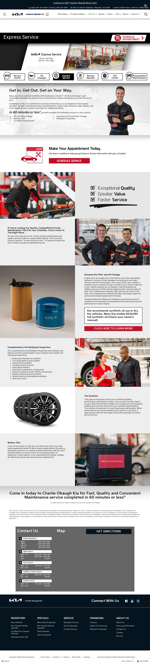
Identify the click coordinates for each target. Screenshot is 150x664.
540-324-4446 (42, 8)
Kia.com (119, 636)
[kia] (17, 14)
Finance (125, 14)
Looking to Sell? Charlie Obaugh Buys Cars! (75, 3)
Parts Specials (43, 631)
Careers (119, 633)
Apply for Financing (98, 626)
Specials (101, 14)
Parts (117, 14)
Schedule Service (71, 622)
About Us (134, 14)
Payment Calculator (98, 629)
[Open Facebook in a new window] (126, 601)
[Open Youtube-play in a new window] (132, 601)
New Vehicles (62, 14)
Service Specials (44, 635)
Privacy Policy (45, 657)
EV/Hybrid (91, 14)
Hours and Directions (125, 626)
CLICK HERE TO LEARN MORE (113, 328)
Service (109, 14)
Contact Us (121, 629)
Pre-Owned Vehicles (77, 14)
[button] (145, 5)
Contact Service (70, 629)
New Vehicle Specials (46, 622)
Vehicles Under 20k (19, 637)
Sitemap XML (76, 657)
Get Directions (109, 531)
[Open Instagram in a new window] (138, 601)
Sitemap (66, 657)
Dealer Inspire (130, 657)
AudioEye (87, 657)
